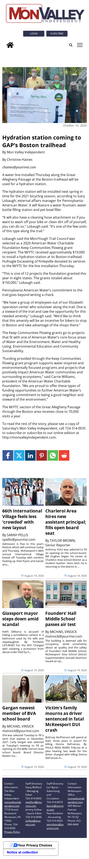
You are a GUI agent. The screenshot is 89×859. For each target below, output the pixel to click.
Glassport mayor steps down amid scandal (20, 618)
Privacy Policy (12, 832)
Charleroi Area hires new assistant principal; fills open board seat (65, 522)
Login (33, 33)
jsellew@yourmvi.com (33, 822)
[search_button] (71, 45)
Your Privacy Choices (35, 845)
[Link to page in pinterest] (41, 455)
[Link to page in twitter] (19, 455)
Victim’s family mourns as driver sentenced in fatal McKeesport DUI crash (64, 719)
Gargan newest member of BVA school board (19, 713)
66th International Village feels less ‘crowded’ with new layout (22, 519)
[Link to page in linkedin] (30, 455)
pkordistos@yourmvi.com (55, 826)
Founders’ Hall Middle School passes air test (60, 618)
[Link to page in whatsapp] (53, 455)
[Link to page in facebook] (7, 455)
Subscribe (57, 33)
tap (79, 45)
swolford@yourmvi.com (33, 804)
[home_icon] (10, 45)
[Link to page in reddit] (64, 455)
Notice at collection (22, 852)
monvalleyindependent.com (12, 804)
